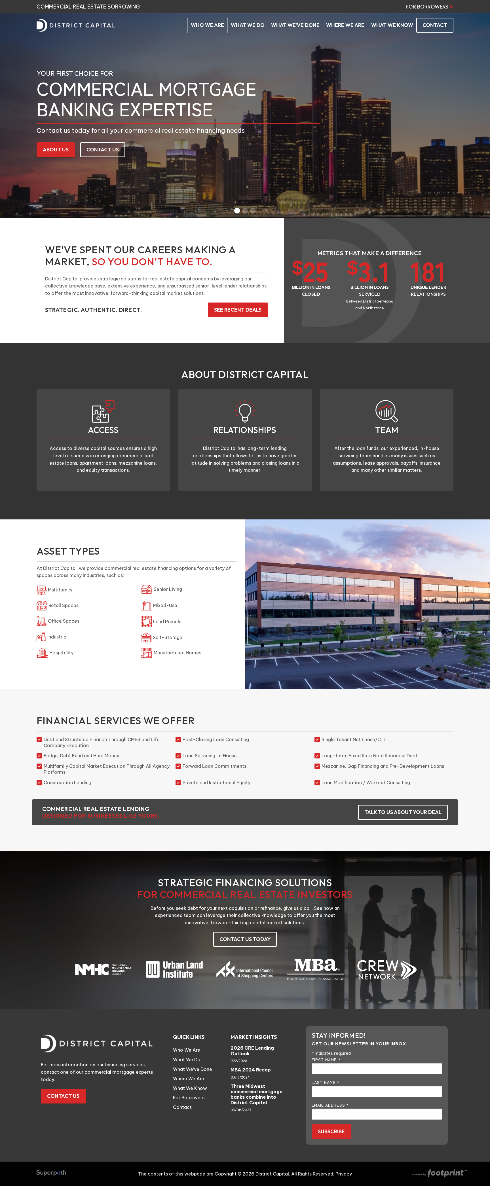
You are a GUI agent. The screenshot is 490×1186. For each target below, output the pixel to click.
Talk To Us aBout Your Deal (403, 812)
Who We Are (186, 1050)
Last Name (325, 1082)
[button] (237, 210)
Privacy (343, 1174)
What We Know (190, 1088)
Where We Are (188, 1078)
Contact (182, 1107)
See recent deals (237, 309)
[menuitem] (207, 25)
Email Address (330, 1105)
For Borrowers (188, 1097)
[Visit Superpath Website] (51, 1173)
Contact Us (63, 1096)
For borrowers (427, 7)
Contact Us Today (245, 939)
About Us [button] (56, 149)
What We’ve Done (192, 1069)
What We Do (186, 1059)
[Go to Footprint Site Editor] (439, 1173)
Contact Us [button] (102, 149)
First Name (326, 1059)
